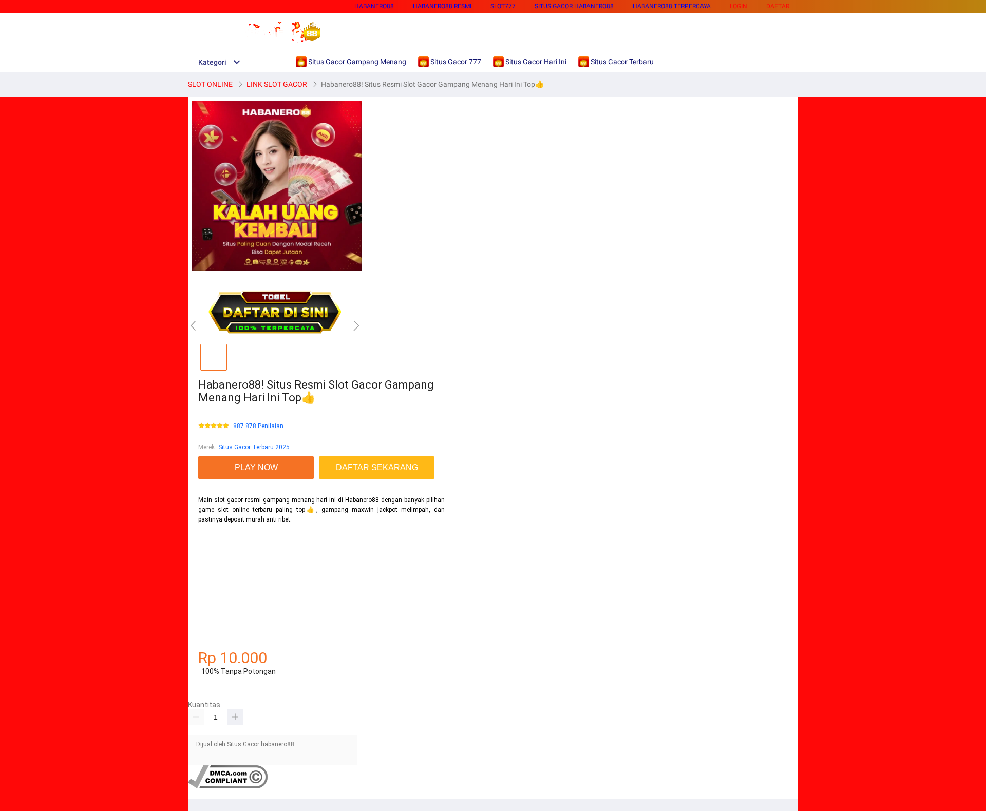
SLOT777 (503, 6)
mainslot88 (214, 537)
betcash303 (214, 573)
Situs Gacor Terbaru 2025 (254, 447)
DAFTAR (777, 6)
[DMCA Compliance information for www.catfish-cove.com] (228, 786)
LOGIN (738, 6)
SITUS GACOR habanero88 (574, 6)
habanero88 (374, 6)
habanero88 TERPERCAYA (672, 6)
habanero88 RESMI (442, 6)
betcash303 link (220, 609)
